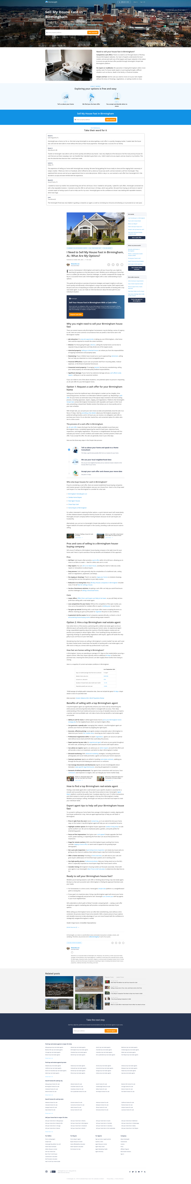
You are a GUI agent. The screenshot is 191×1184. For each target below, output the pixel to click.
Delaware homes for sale (102, 1105)
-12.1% (105, 683)
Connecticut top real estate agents (104, 1068)
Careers (123, 1144)
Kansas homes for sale (76, 1110)
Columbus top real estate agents (104, 1052)
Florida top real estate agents (78, 1070)
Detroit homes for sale (50, 1091)
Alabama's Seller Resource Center (77, 248)
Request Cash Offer (76, 314)
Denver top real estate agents (52, 1054)
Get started (93, 32)
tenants (97, 367)
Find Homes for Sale (75, 1149)
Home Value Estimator (50, 1146)
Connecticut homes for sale (77, 1105)
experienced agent (95, 742)
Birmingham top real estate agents (79, 1049)
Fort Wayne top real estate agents (129, 1054)
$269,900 (106, 676)
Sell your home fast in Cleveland (79, 1125)
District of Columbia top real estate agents (55, 1070)
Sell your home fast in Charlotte (104, 1123)
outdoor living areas (112, 826)
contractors (71, 773)
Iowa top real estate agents (128, 1073)
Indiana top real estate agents (103, 1073)
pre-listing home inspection (95, 850)
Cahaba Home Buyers (75, 497)
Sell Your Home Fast (50, 1151)
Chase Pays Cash (73, 504)
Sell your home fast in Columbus (104, 1125)
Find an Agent (111, 1031)
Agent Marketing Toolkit (101, 1149)
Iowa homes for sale (50, 1110)
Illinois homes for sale (101, 1107)
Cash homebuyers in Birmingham (136, 218)
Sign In (122, 1154)
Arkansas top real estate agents (129, 1065)
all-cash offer (73, 427)
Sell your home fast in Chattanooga (130, 1123)
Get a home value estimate (137, 268)
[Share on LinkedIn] (108, 264)
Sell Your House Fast (95, 248)
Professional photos (91, 861)
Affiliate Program (125, 1149)
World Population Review (96, 698)
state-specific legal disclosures (84, 767)
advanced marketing (91, 753)
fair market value (88, 733)
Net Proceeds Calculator (51, 1159)
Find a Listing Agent (50, 1139)
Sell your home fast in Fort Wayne (129, 1128)
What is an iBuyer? (132, 223)
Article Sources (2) (72, 927)
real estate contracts (107, 759)
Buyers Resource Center (76, 1141)
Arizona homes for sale (76, 1102)
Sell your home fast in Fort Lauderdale (105, 1128)
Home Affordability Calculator (77, 1144)
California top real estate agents (53, 1068)
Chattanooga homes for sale (103, 1086)
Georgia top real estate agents (103, 1070)
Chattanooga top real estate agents (130, 1049)
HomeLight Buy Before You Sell (53, 1144)
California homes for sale (127, 1102)
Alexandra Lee (75, 948)
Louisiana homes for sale (127, 1110)
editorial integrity (94, 937)
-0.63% (105, 686)
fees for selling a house (85, 585)
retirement (114, 356)
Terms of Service (119, 1178)
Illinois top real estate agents (78, 1073)
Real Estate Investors (126, 1151)
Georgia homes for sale (51, 1107)
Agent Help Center (100, 1146)
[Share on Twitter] (113, 264)
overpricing (94, 821)
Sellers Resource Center (51, 1149)
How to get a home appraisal (135, 264)
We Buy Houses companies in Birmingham (104, 583)
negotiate (98, 612)
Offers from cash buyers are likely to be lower (91, 598)
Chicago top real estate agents (52, 1052)
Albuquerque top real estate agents (54, 1047)
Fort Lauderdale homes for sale (78, 1091)
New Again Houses (74, 501)
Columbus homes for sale (77, 1089)
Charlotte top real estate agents (104, 1049)
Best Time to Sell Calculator (96, 869)
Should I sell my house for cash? (136, 229)
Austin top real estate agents (103, 1047)
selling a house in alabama (74, 942)
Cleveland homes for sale (51, 1089)
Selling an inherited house (90, 350)
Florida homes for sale (127, 1105)
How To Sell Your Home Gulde (52, 1161)
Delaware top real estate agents (129, 1068)
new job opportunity (87, 339)
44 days (108, 655)
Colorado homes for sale (51, 1105)
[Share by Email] (121, 264)
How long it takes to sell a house (136, 291)
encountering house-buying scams (79, 617)
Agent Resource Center (101, 1144)
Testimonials (124, 1141)
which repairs (104, 748)
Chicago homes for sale (127, 1086)
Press (122, 1146)
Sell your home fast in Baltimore (129, 1120)
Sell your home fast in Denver (52, 1128)
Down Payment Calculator (76, 1146)
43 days (116, 691)
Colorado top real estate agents (78, 1068)
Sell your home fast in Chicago (52, 1125)
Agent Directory (99, 1151)
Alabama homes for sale (51, 1102)
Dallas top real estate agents (128, 1052)
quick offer (95, 560)
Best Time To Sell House (51, 1154)
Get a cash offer (136, 237)
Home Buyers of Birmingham (77, 508)
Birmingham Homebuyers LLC (77, 494)
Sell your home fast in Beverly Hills (54, 1123)
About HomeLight (125, 1139)
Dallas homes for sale (101, 1089)
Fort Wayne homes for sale (102, 1091)
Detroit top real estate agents (78, 1054)
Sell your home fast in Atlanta (78, 1120)
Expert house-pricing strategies (136, 261)
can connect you (108, 896)
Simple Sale (70, 402)
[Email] (72, 952)
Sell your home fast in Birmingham (79, 1123)
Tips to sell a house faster (134, 221)
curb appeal (101, 834)
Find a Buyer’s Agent (75, 1139)
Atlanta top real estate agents (78, 1047)
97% (105, 679)
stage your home (102, 577)
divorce (93, 345)
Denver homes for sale (127, 1089)
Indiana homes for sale (127, 1107)
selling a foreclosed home (90, 590)
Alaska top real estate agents (78, 1065)
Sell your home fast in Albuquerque (54, 1120)
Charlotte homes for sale (77, 1086)
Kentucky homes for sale (102, 1110)
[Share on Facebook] (117, 264)
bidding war (106, 606)
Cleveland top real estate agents (79, 1052)
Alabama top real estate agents (53, 1065)
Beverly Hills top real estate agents (54, 1049)
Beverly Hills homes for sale (128, 1084)
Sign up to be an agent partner (103, 1139)
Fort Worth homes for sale (127, 1091)
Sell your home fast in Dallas (128, 1125)
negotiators (99, 737)
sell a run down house (89, 566)
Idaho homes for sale (76, 1107)
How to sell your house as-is (135, 226)
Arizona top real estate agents (103, 1065)
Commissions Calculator (51, 1156)
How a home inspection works (135, 283)
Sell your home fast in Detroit (78, 1128)
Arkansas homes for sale (102, 1102)
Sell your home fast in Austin (103, 1120)
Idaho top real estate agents (52, 1073)
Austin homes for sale (101, 1084)
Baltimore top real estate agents (129, 1047)
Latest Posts (120, 977)
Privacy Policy (110, 1178)
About (135, 2)
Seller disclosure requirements (136, 281)
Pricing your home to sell (134, 258)
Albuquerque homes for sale (52, 1084)
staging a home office (81, 844)
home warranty (97, 855)
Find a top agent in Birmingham (136, 300)
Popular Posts (109, 977)
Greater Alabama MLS (82, 698)
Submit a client (99, 1141)
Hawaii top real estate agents (128, 1070)
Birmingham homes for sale (52, 1086)
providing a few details (89, 413)
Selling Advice (107, 248)
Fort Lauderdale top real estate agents (105, 1054)
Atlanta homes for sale (76, 1084)
